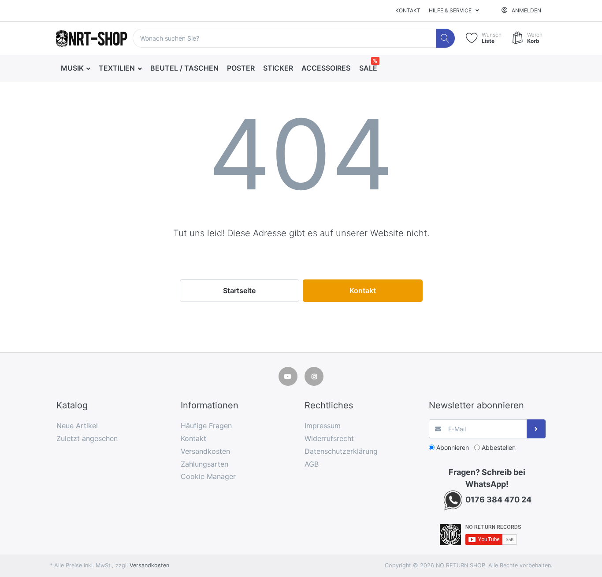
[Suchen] (445, 38)
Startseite (239, 290)
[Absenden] (536, 428)
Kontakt (407, 10)
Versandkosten (149, 565)
